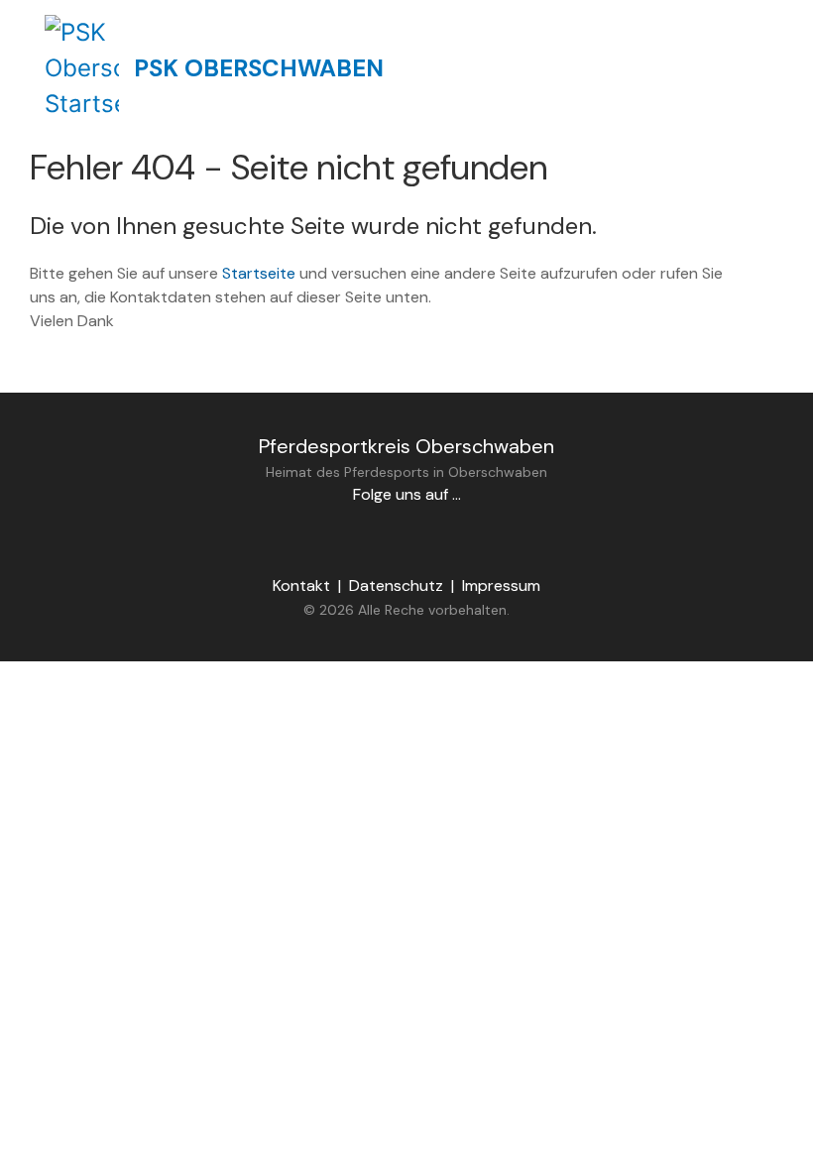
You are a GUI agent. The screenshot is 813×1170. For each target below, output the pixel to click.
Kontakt (301, 585)
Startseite (258, 273)
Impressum (501, 585)
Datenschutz (396, 585)
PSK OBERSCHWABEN (259, 68)
